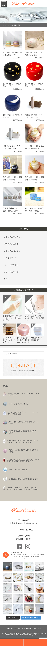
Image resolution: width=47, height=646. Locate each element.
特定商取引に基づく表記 (32, 629)
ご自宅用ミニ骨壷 (11, 244)
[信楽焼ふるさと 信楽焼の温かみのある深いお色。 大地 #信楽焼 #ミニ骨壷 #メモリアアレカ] (7, 566)
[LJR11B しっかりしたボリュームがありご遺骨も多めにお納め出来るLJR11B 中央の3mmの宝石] (29, 577)
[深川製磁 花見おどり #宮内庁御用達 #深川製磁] (29, 609)
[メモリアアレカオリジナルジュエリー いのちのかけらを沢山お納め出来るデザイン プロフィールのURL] (18, 577)
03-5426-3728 (26, 529)
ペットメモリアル (11, 265)
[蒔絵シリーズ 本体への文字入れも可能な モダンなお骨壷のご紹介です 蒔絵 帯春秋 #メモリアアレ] (39, 609)
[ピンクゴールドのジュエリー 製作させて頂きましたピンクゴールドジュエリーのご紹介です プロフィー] (7, 609)
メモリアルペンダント (13, 251)
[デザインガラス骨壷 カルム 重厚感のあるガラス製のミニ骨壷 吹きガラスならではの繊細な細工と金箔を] (39, 588)
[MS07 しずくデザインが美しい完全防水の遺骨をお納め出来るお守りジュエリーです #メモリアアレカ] (39, 577)
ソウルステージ (10, 258)
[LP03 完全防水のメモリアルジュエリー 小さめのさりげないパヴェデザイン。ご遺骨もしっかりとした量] (7, 598)
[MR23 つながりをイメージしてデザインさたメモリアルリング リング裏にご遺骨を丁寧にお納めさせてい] (29, 566)
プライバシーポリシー (13, 629)
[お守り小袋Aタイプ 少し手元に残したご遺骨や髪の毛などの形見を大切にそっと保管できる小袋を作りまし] (18, 588)
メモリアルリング (11, 272)
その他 (6, 279)
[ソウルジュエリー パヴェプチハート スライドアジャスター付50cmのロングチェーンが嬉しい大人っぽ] (29, 588)
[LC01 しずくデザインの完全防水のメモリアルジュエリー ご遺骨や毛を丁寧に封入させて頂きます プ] (18, 609)
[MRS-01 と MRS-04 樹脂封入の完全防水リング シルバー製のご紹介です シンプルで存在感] (39, 566)
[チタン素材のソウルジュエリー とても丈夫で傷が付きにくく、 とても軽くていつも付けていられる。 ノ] (7, 588)
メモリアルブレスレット (14, 237)
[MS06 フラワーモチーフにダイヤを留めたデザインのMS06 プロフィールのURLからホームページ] (18, 598)
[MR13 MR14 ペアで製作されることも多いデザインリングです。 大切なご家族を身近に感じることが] (18, 566)
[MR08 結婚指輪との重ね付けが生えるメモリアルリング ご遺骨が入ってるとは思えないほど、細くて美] (7, 577)
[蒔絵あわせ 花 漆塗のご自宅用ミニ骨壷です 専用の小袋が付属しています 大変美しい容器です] (29, 598)
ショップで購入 (11, 43)
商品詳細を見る (11, 37)
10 (30, 219)
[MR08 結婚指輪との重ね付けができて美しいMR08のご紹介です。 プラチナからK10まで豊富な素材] (39, 598)
